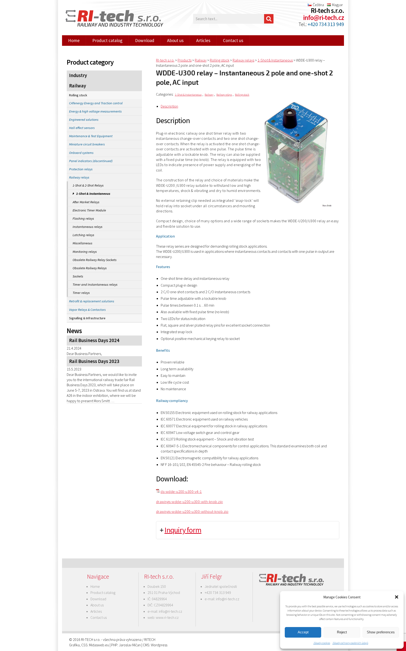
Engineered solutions (83, 119)
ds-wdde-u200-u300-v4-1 (181, 491)
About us (175, 40)
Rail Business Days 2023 (94, 361)
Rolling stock (78, 95)
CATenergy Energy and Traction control (96, 103)
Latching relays (83, 235)
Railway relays (79, 177)
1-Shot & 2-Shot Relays (88, 185)
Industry (78, 75)
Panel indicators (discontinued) (91, 161)
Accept (303, 632)
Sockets (78, 276)
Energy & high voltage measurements (95, 111)
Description (169, 106)
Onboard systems (81, 153)
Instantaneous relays (87, 227)
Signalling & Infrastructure (87, 318)
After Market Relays (86, 202)
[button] (396, 597)
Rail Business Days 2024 (94, 340)
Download (144, 40)
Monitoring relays (85, 251)
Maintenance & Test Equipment (91, 136)
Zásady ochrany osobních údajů (350, 643)
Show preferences (381, 632)
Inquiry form (182, 530)
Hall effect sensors (82, 128)
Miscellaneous (82, 243)
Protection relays (81, 169)
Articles (203, 40)
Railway (77, 86)
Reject (342, 632)
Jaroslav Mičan (130, 645)
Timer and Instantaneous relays (95, 284)
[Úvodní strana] (111, 19)
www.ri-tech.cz (167, 617)
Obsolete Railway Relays (90, 268)
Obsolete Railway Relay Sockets (95, 260)
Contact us (233, 40)
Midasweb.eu (99, 645)
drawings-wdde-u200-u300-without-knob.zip (192, 511)
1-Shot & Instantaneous (93, 193)
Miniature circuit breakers (87, 144)
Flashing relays (83, 218)
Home (74, 40)
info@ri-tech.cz (323, 17)
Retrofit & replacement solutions (91, 301)
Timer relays (81, 293)
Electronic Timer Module (89, 210)
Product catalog (107, 40)
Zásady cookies (321, 643)
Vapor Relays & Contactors (87, 310)
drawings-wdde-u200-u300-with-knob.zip (189, 501)
